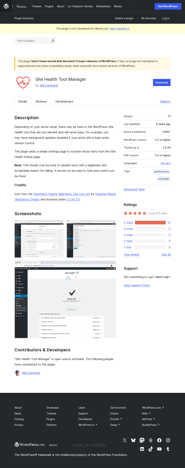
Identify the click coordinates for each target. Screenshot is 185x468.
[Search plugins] (52, 40)
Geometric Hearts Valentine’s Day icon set (62, 194)
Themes (51, 413)
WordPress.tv (88, 424)
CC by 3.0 (73, 199)
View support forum (137, 285)
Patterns (51, 424)
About (18, 407)
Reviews (41, 101)
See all (166, 254)
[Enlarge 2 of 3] (111, 225)
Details (22, 101)
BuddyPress (151, 424)
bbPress (148, 419)
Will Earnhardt (49, 85)
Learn (81, 407)
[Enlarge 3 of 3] (111, 265)
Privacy (18, 424)
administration (161, 171)
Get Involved (118, 407)
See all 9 (166, 163)
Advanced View (134, 189)
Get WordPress (168, 6)
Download (161, 82)
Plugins (50, 419)
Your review (131, 254)
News (17, 413)
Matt (146, 413)
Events (114, 413)
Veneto (53, 445)
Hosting (19, 419)
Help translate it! (119, 28)
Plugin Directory (24, 18)
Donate (116, 419)
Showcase (52, 407)
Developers (85, 419)
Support (165, 101)
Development (64, 101)
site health (163, 178)
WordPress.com (153, 407)
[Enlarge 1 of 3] (59, 225)
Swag (115, 424)
